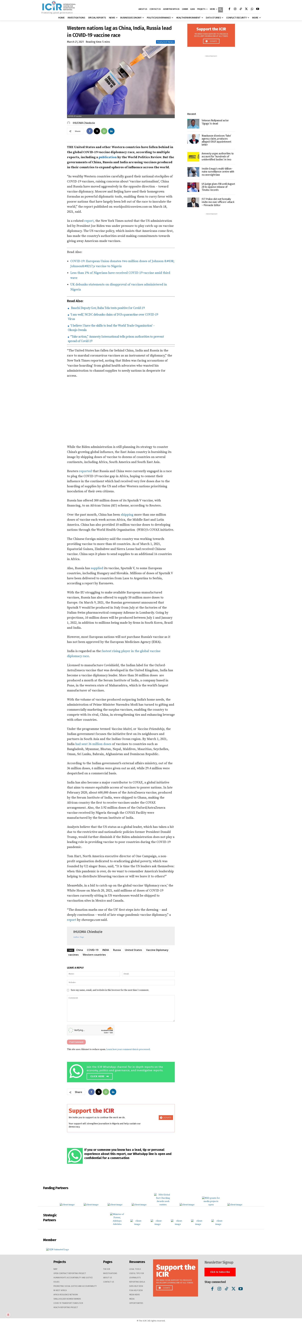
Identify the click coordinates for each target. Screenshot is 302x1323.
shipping (127, 515)
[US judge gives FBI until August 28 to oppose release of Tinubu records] (193, 187)
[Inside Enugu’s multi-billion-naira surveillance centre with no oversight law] (193, 172)
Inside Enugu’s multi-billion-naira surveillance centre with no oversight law (218, 171)
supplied (97, 568)
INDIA (105, 950)
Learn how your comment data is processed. (128, 1049)
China (79, 950)
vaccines (73, 954)
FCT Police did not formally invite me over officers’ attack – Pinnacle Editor (218, 202)
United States (133, 950)
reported (85, 471)
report (89, 221)
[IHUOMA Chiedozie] (69, 122)
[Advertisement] (121, 411)
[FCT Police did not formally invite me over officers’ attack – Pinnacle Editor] (193, 202)
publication (108, 157)
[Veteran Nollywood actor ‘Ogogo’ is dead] (193, 124)
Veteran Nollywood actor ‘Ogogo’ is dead (215, 122)
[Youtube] (257, 9)
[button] (220, 10)
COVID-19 (92, 950)
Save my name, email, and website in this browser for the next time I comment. (110, 990)
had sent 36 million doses (93, 744)
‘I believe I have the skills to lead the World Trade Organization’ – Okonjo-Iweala (111, 328)
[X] (246, 9)
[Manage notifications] (8, 1314)
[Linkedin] (111, 131)
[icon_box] (122, 1071)
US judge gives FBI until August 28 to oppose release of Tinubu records (218, 186)
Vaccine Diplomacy (157, 950)
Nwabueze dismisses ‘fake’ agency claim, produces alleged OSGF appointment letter (216, 140)
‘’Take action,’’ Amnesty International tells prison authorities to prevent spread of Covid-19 (116, 339)
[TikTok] (240, 9)
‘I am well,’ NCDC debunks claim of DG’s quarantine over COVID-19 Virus (113, 317)
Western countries (94, 954)
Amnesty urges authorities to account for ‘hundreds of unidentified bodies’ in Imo (218, 156)
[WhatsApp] (252, 9)
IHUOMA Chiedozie (84, 123)
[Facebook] (229, 9)
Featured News (165, 41)
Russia (117, 950)
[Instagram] (235, 9)
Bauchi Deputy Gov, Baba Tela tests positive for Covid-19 (107, 308)
